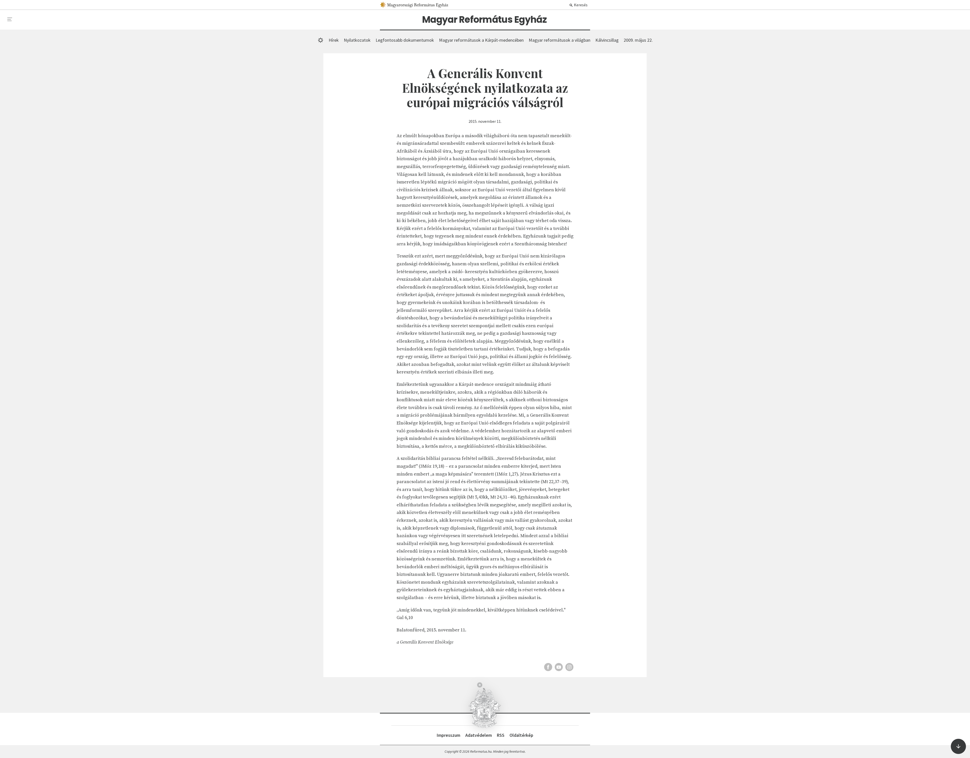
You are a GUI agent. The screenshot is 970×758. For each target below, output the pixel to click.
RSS (500, 735)
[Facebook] (548, 667)
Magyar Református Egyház (484, 20)
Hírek (334, 40)
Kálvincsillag (607, 40)
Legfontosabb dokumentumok (405, 40)
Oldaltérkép (521, 735)
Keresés (580, 4)
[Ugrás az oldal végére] (958, 746)
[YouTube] (559, 667)
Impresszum (448, 735)
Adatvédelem (478, 735)
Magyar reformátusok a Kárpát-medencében (481, 40)
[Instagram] (569, 667)
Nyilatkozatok (357, 40)
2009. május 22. (638, 40)
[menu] (10, 19)
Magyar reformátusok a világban (559, 40)
